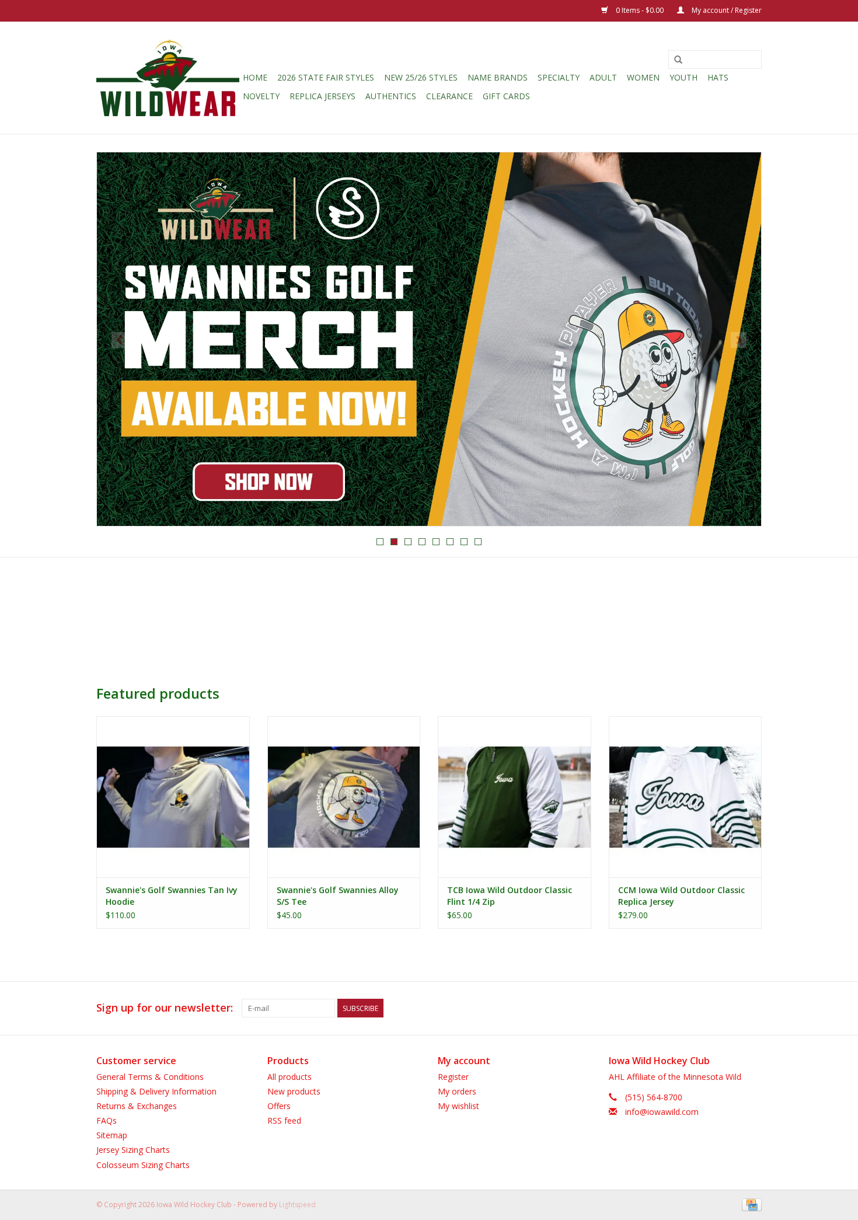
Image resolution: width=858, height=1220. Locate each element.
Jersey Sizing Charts (133, 1149)
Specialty (559, 77)
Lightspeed (297, 1204)
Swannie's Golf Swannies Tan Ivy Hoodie (172, 895)
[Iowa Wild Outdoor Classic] (429, 339)
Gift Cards (506, 96)
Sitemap (111, 1135)
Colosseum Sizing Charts (143, 1164)
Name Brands (498, 77)
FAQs (106, 1120)
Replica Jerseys (322, 96)
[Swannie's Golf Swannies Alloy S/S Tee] (344, 796)
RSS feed (284, 1120)
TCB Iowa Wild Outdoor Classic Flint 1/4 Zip (509, 895)
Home (255, 77)
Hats (717, 77)
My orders (457, 1091)
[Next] (739, 340)
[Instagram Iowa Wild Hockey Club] (752, 1008)
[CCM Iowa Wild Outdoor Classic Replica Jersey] (685, 796)
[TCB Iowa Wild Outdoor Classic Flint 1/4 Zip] (514, 796)
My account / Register (726, 10)
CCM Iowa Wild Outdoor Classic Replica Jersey (681, 895)
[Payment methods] (750, 1204)
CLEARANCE (449, 96)
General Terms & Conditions (150, 1076)
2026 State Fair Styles (325, 77)
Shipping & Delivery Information (156, 1091)
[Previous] (119, 340)
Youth (683, 77)
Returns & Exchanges (136, 1105)
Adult (603, 77)
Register (453, 1076)
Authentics (390, 96)
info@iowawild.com (662, 1111)
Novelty (261, 96)
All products (289, 1076)
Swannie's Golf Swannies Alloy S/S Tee (338, 895)
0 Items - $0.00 (639, 10)
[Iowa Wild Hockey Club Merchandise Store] (167, 77)
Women (643, 77)
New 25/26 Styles (421, 77)
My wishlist (458, 1105)
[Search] (678, 60)
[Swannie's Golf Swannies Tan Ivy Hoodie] (173, 796)
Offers (279, 1105)
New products (293, 1091)
